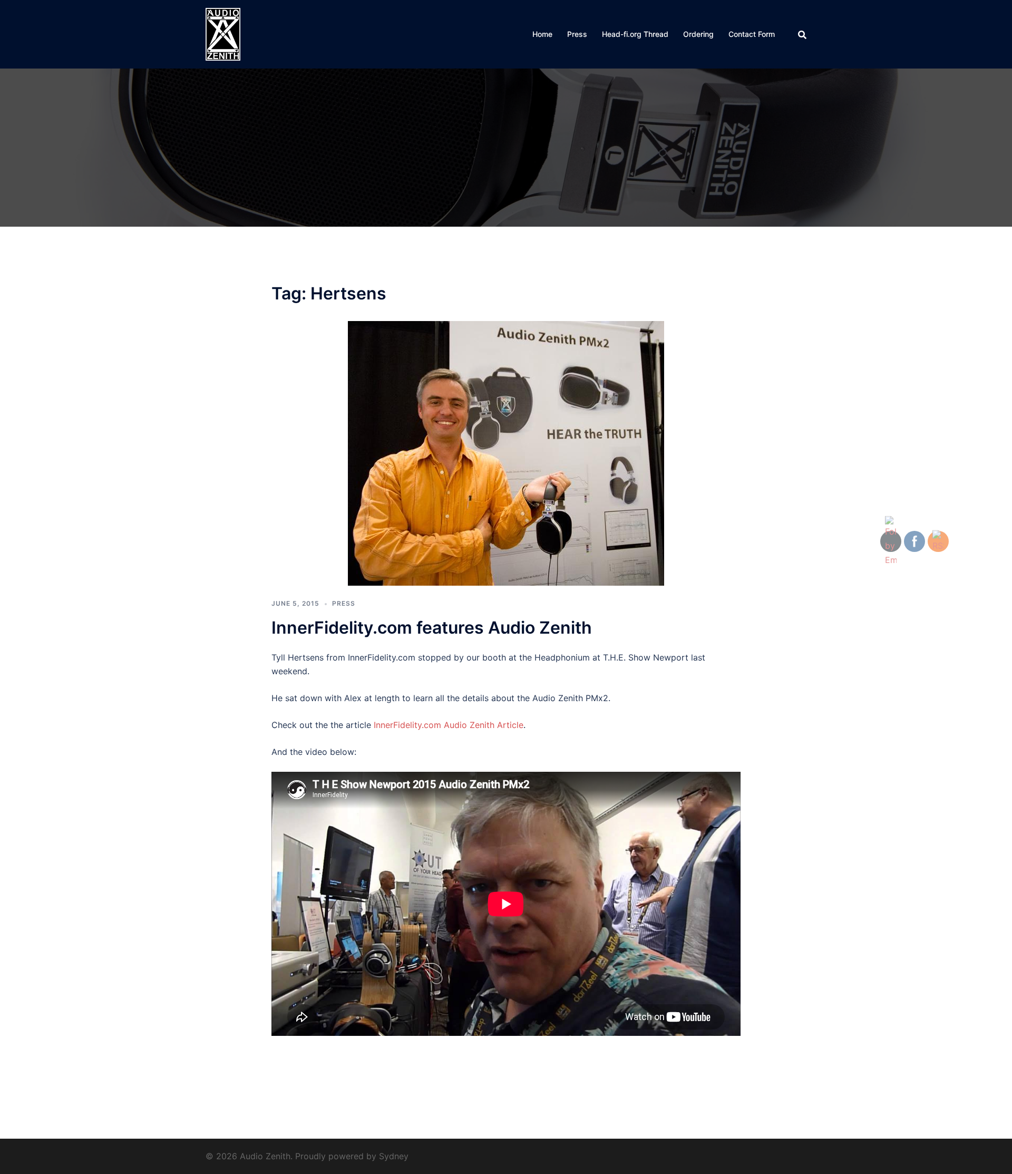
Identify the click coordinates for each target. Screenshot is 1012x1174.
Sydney (393, 1156)
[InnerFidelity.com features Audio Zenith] (506, 453)
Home (542, 34)
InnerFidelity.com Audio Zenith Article (448, 725)
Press (577, 34)
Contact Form (751, 34)
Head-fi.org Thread (635, 34)
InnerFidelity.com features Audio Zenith (431, 627)
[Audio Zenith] (223, 33)
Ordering (698, 34)
